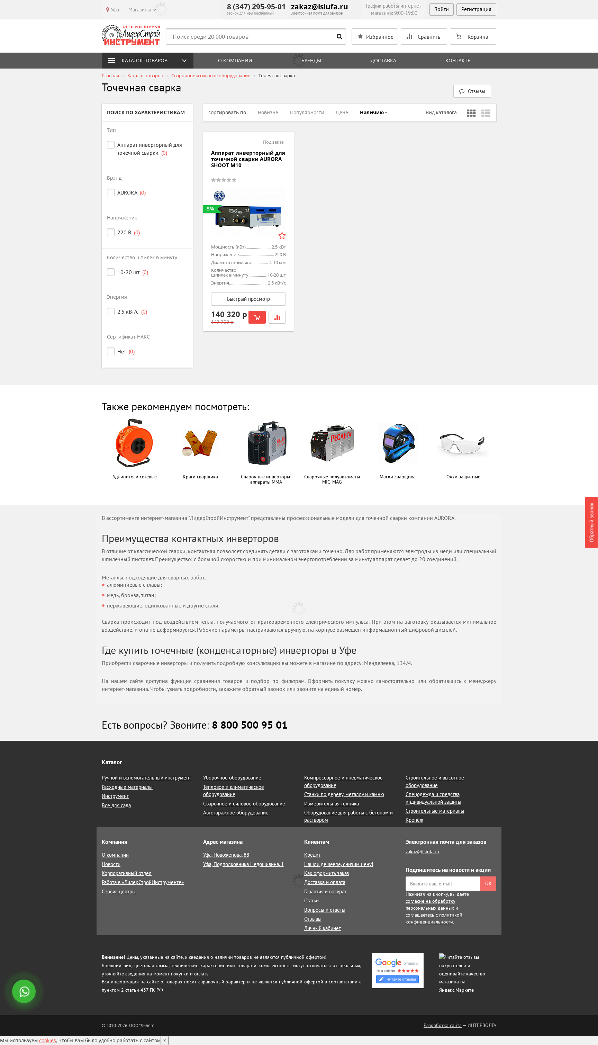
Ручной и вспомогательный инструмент (146, 777)
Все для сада (116, 805)
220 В (128, 232)
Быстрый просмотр (248, 299)
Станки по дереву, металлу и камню (344, 794)
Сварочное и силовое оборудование (244, 803)
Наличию (372, 112)
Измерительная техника (331, 803)
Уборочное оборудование (232, 777)
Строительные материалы (435, 811)
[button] (472, 91)
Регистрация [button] (476, 9)
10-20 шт (132, 272)
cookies (47, 1040)
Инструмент (115, 796)
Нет (126, 351)
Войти (441, 9)
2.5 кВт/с (132, 311)
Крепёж (414, 820)
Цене (342, 112)
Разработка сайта (443, 1025)
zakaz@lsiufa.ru (319, 6)
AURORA (131, 192)
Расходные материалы (127, 787)
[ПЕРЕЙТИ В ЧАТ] (24, 992)
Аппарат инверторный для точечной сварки (149, 148)
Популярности (307, 112)
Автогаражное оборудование (236, 812)
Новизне (268, 112)
